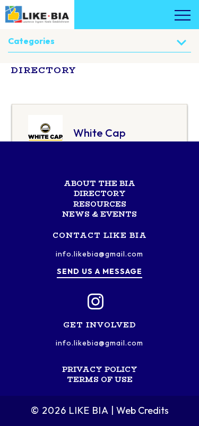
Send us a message (99, 271)
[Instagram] (95, 301)
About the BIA (99, 183)
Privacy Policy (99, 369)
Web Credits (142, 410)
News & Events (99, 214)
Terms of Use (100, 379)
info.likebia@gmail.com (99, 254)
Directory (100, 193)
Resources (99, 204)
